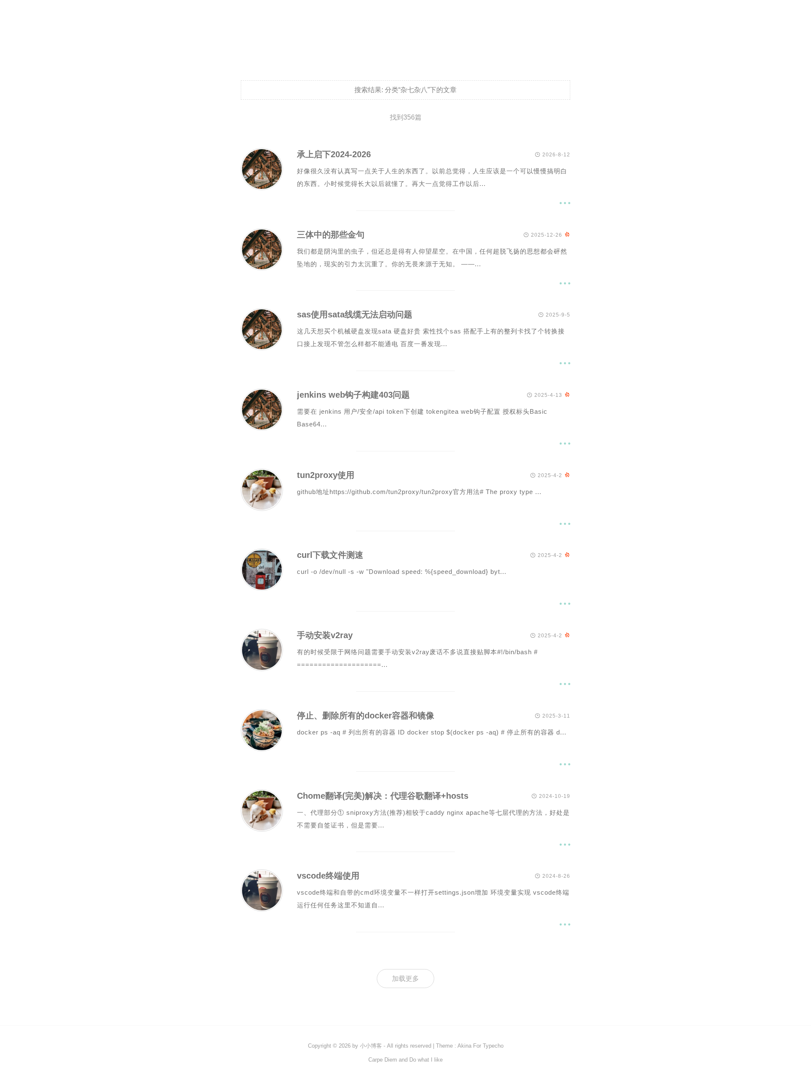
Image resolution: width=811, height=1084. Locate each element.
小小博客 (371, 1046)
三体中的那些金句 (331, 234)
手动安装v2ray (325, 635)
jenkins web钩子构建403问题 (353, 394)
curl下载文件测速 (330, 555)
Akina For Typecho (480, 1046)
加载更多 (405, 978)
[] (262, 187)
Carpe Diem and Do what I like (405, 1060)
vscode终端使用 (328, 875)
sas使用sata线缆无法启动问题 (354, 314)
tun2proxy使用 (325, 475)
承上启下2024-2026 (334, 154)
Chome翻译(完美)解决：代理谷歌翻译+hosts (382, 795)
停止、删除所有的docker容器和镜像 (365, 715)
